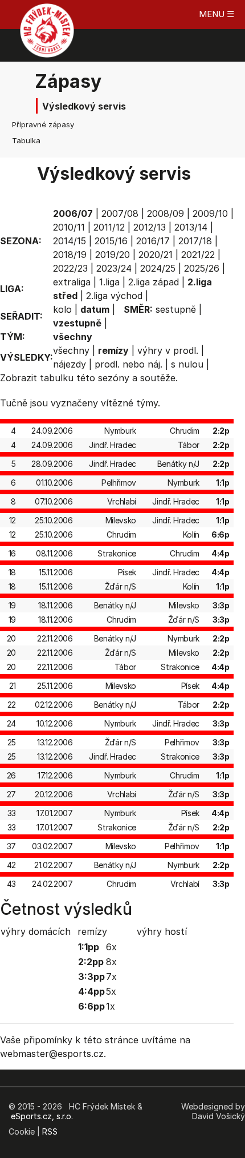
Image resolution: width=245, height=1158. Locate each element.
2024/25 (157, 268)
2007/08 (119, 213)
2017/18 (195, 241)
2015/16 (111, 241)
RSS (50, 1131)
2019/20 (112, 254)
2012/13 (149, 227)
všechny (71, 350)
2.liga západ (153, 282)
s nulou (187, 364)
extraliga (72, 282)
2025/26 (201, 268)
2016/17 (153, 241)
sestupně (176, 309)
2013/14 (190, 227)
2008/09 (165, 213)
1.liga (109, 282)
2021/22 (198, 254)
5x (111, 991)
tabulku (57, 378)
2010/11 (69, 227)
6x (111, 947)
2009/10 (210, 213)
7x (111, 976)
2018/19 (70, 254)
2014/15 (69, 241)
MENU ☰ (216, 14)
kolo (62, 309)
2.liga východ (114, 295)
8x (111, 961)
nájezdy (69, 364)
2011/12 (109, 227)
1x (110, 1006)
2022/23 (70, 268)
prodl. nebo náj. (128, 364)
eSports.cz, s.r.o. (42, 1116)
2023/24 (114, 268)
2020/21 (155, 254)
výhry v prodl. (167, 350)
